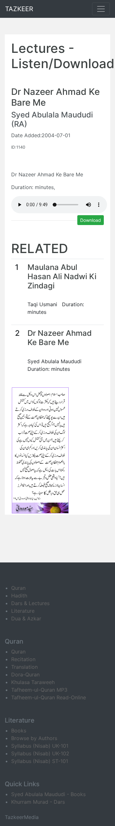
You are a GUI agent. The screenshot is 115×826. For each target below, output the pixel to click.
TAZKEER (19, 9)
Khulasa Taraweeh (33, 682)
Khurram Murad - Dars (38, 802)
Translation (24, 667)
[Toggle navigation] (101, 9)
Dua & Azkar (26, 618)
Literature (22, 611)
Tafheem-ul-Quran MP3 (39, 690)
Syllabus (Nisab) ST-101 (39, 761)
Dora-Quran (25, 674)
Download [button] (90, 220)
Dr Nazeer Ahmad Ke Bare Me (59, 337)
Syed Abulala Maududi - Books (48, 794)
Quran (18, 588)
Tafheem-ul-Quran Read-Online (48, 697)
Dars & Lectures (30, 603)
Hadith (19, 595)
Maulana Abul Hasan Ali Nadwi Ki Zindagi (61, 276)
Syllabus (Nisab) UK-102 (40, 753)
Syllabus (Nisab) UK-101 (39, 746)
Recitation (23, 659)
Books (18, 730)
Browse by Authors (34, 738)
